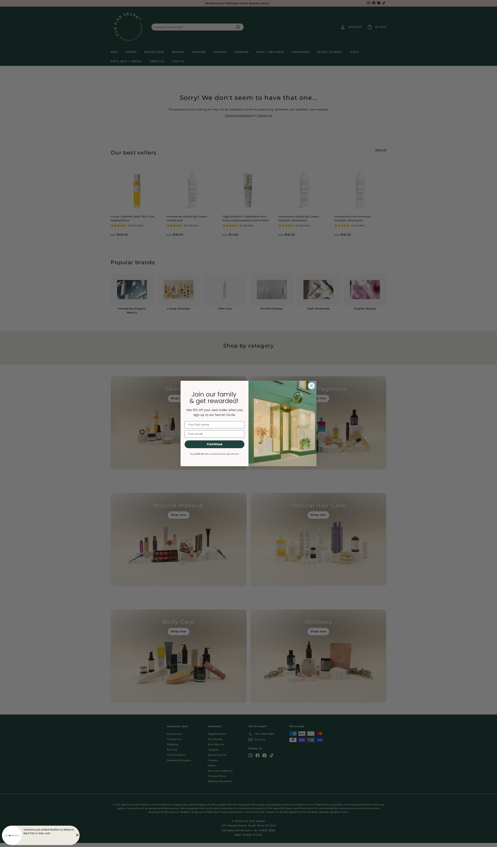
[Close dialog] (311, 385)
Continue (214, 444)
